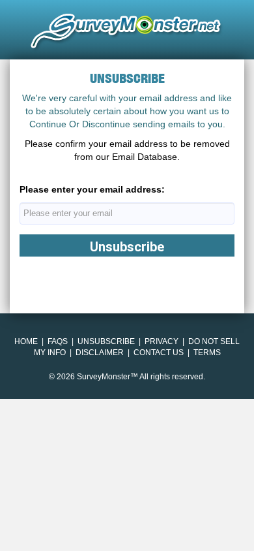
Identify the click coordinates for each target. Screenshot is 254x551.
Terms (207, 352)
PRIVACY (161, 341)
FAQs (58, 341)
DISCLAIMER (100, 352)
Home (26, 341)
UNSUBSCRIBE (106, 341)
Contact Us (159, 352)
